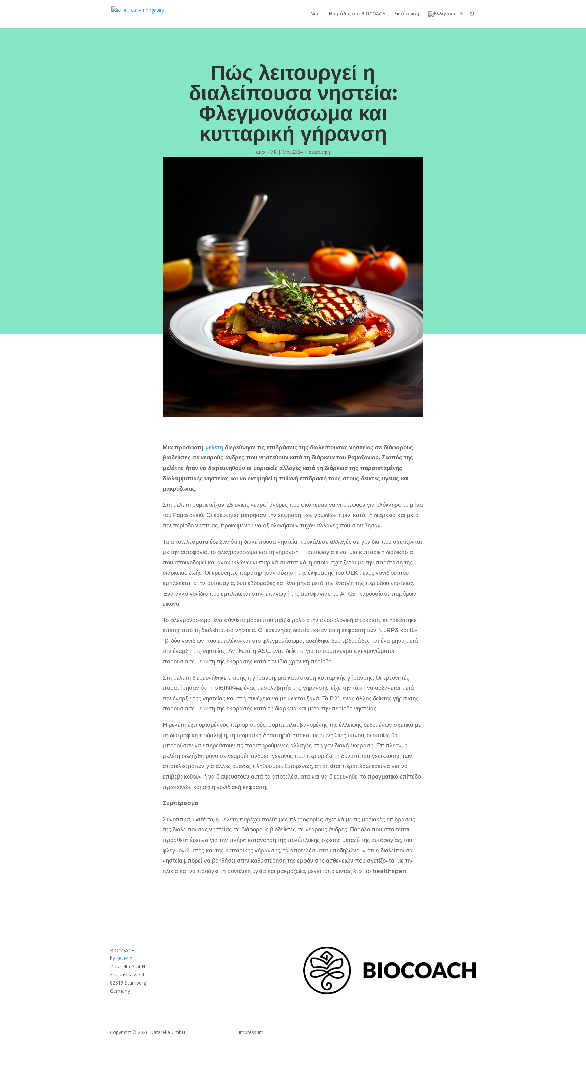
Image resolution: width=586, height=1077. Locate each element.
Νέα (315, 14)
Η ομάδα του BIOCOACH (357, 14)
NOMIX (124, 958)
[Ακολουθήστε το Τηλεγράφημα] (470, 1033)
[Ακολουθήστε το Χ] (457, 1033)
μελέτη (214, 447)
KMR (271, 152)
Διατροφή (319, 152)
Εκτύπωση (406, 14)
